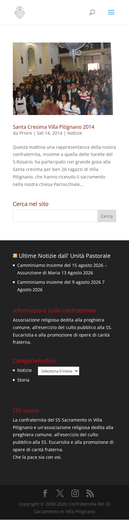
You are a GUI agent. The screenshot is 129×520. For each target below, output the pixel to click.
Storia (23, 380)
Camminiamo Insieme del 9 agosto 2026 (59, 282)
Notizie (74, 133)
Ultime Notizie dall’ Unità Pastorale (65, 255)
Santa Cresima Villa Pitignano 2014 (53, 126)
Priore (25, 133)
